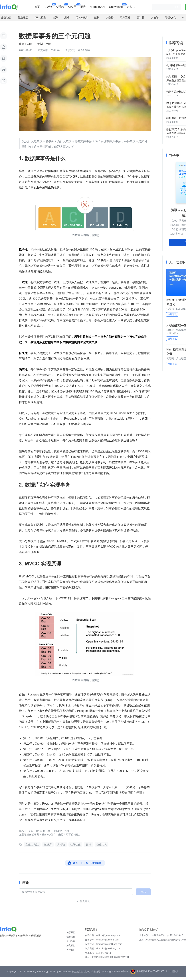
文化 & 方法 (32, 844)
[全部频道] (184, 17)
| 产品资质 (174, 971)
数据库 (48, 844)
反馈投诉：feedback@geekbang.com (103, 944)
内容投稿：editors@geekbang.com (102, 935)
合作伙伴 (70, 941)
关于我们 (70, 932)
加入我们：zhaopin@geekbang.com (103, 948)
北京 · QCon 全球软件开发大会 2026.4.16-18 (161, 935)
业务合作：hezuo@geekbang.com (102, 939)
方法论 (61, 844)
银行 (88, 844)
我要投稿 (70, 937)
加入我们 (70, 945)
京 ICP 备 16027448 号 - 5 (115, 971)
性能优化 (75, 844)
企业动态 (101, 844)
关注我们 (70, 950)
